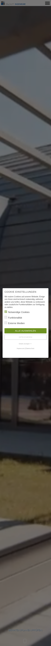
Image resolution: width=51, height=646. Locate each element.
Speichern (25, 337)
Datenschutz (30, 348)
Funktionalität (15, 317)
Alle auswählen (25, 331)
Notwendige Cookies (19, 312)
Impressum (20, 348)
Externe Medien (16, 323)
